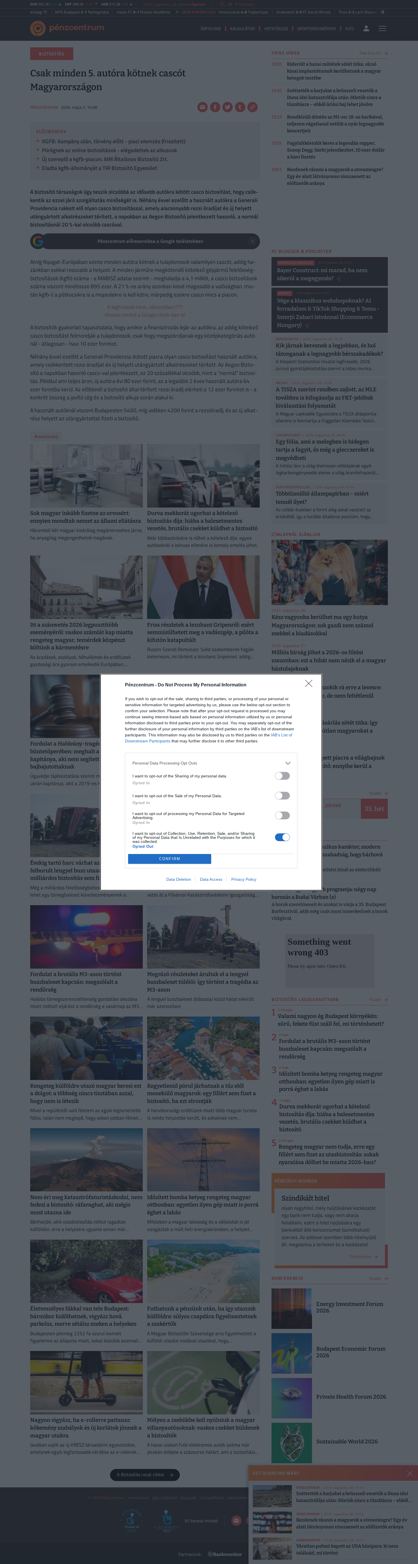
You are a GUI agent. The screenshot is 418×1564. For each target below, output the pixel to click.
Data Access (211, 879)
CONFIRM (169, 859)
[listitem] (211, 763)
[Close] (310, 685)
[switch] (282, 776)
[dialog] (211, 782)
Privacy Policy (243, 879)
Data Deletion (178, 879)
